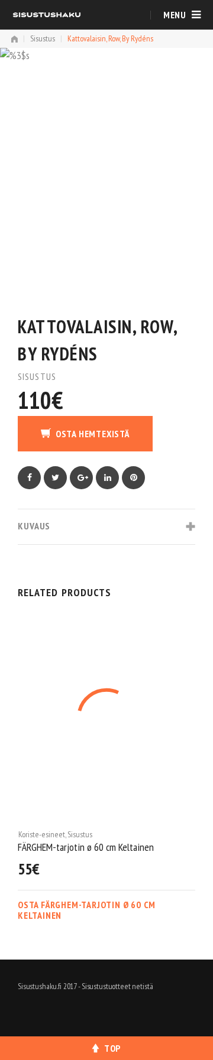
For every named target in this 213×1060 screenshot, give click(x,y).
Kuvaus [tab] (34, 526)
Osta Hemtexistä (93, 434)
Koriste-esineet (81, 834)
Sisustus (42, 38)
